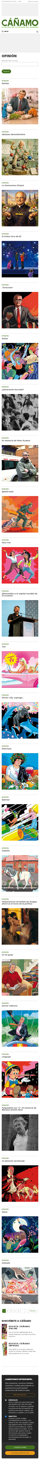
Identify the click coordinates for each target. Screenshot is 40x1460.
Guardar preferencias (20, 1453)
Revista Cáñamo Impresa (19, 1344)
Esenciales (13, 1400)
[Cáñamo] (20, 24)
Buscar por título (10, 61)
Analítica (13, 1416)
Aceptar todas (20, 1447)
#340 (19, 1)
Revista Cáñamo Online (19, 1327)
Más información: (20, 1395)
